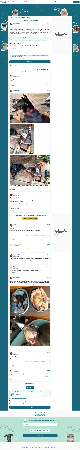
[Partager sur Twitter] (38, 415)
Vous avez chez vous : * (40, 427)
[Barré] (20, 46)
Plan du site (54, 447)
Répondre (13, 85)
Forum (15, 17)
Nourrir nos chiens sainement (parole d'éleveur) (22, 401)
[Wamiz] (3, 1)
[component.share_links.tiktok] (42, 415)
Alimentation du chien (25, 17)
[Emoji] (36, 46)
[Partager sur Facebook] (36, 415)
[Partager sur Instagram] (40, 415)
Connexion (76, 1)
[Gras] (16, 46)
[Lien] (33, 46)
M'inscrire (40, 435)
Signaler (48, 23)
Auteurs (22, 445)
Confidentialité (38, 445)
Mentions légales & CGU (51, 445)
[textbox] (30, 51)
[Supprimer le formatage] (23, 46)
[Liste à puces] (26, 46)
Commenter (30, 61)
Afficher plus (30, 387)
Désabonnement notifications (31, 447)
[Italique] (18, 46)
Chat (40, 430)
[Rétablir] (13, 46)
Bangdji (14, 194)
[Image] (31, 46)
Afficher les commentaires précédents (30, 71)
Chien (34, 430)
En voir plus (30, 407)
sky (13, 75)
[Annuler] (11, 46)
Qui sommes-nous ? (13, 445)
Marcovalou (15, 23)
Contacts (29, 445)
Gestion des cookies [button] (66, 445)
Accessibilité (45, 447)
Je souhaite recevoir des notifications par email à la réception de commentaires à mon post (30, 58)
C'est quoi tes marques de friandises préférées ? (22, 403)
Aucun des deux (46, 430)
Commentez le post (15, 43)
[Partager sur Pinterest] (44, 415)
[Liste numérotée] (28, 46)
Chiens (19, 17)
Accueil (12, 17)
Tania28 (14, 224)
